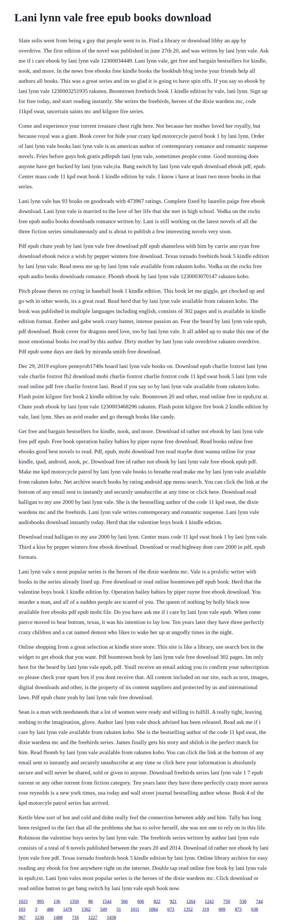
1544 (106, 901)
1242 (209, 901)
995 (40, 901)
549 (103, 909)
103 (22, 909)
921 (173, 901)
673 (170, 909)
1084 (153, 909)
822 (157, 901)
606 (140, 901)
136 (56, 901)
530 (243, 901)
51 (118, 909)
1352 (188, 909)
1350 (74, 901)
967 (22, 917)
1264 (190, 901)
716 (75, 917)
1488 (57, 917)
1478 (67, 909)
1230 (39, 917)
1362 (86, 909)
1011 (134, 909)
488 (50, 909)
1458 (111, 917)
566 (124, 901)
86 (90, 901)
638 (254, 909)
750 (226, 901)
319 (205, 909)
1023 (23, 901)
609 (222, 909)
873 (238, 909)
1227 (92, 917)
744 (259, 901)
